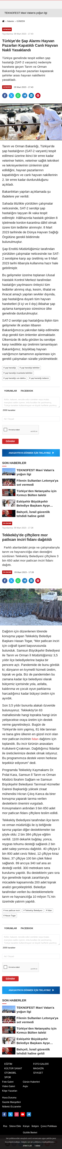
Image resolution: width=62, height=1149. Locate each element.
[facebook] (4, 95)
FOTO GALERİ (41, 1064)
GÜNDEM (21, 21)
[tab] (10, 391)
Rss (5, 1126)
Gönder (10, 441)
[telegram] (24, 95)
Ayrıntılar (27, 1146)
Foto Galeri (8, 1082)
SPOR (7, 1077)
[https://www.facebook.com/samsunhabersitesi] (4, 1114)
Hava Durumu (9, 1097)
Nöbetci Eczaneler (11, 1106)
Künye (26, 1126)
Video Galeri (8, 1086)
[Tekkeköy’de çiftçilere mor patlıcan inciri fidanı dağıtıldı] (31, 607)
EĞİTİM (8, 1064)
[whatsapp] (18, 95)
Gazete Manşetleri (11, 1102)
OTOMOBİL (10, 1073)
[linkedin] (31, 95)
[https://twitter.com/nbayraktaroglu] (10, 1114)
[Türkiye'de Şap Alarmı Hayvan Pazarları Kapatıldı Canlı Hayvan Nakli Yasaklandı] (31, 122)
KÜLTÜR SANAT (13, 1068)
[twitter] (11, 95)
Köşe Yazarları (9, 1091)
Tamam (37, 1146)
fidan (35, 739)
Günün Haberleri (31, 1082)
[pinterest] (38, 95)
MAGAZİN (38, 1068)
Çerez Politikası (49, 1126)
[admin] (29, 1114)
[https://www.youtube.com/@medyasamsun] (22, 1114)
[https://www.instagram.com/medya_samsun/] (16, 1114)
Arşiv (25, 1086)
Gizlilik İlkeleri (30, 1132)
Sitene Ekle (15, 1126)
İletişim (35, 1126)
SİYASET (38, 1073)
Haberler (10, 21)
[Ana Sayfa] (3, 21)
